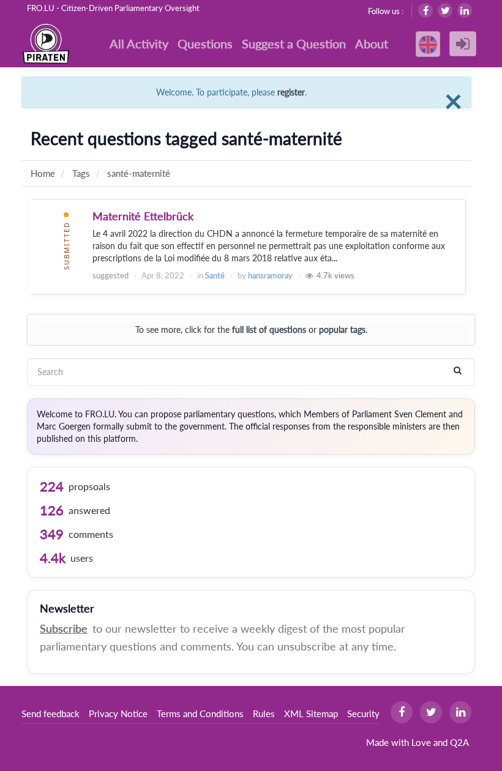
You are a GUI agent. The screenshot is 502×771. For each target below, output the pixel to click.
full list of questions (269, 329)
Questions (205, 43)
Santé (215, 275)
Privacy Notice (118, 713)
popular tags (342, 329)
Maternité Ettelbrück (142, 216)
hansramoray (270, 275)
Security (363, 713)
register (291, 92)
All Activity (139, 43)
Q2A (459, 742)
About (371, 43)
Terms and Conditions (200, 713)
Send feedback (50, 713)
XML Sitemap (311, 713)
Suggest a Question (294, 43)
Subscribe (64, 628)
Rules (264, 713)
